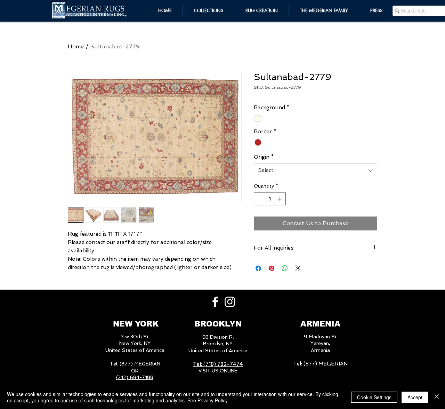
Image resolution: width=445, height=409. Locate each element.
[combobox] (315, 170)
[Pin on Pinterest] (271, 268)
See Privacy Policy (207, 400)
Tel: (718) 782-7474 (218, 364)
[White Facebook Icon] (215, 302)
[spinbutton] (270, 199)
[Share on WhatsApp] (285, 268)
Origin (264, 157)
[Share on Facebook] (258, 268)
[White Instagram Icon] (230, 302)
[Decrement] (259, 199)
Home (76, 46)
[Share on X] (298, 268)
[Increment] (280, 199)
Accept (414, 397)
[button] (324, 10)
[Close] (436, 397)
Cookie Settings (374, 397)
